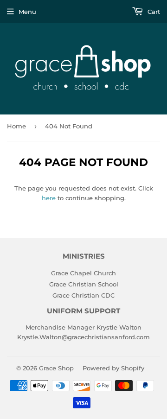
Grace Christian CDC (83, 295)
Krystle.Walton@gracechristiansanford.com (83, 337)
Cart (153, 11)
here (49, 198)
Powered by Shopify (113, 368)
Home (16, 126)
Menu (27, 11)
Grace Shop (56, 368)
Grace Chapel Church (83, 273)
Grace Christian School (83, 284)
